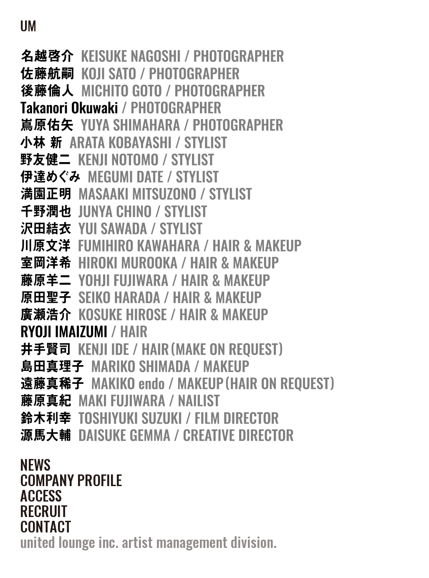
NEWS (35, 464)
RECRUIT (44, 511)
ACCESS (41, 495)
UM (28, 25)
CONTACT (45, 526)
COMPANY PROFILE (71, 480)
